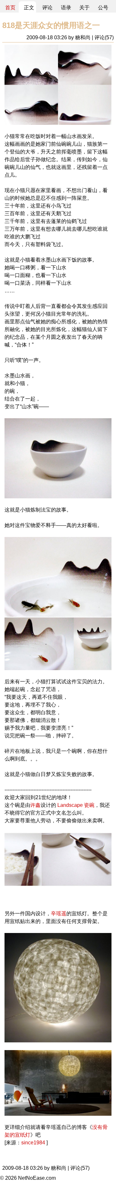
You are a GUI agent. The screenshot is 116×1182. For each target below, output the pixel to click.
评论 (47, 7)
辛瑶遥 (58, 913)
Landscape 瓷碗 (75, 805)
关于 (84, 7)
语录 (66, 7)
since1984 (33, 1142)
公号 (103, 7)
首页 (10, 7)
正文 (29, 7)
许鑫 (35, 805)
